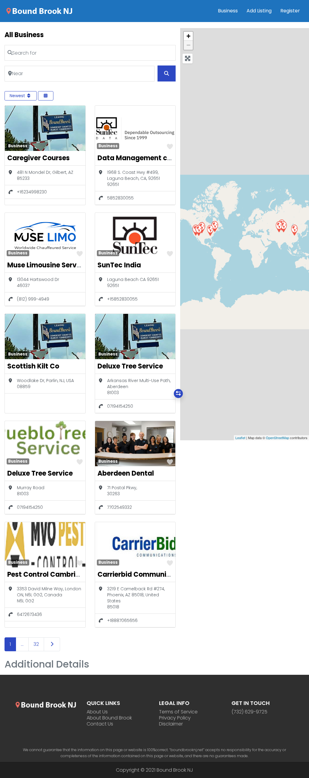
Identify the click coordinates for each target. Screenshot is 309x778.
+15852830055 (122, 299)
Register (290, 10)
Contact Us (100, 724)
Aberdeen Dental (125, 473)
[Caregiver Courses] (198, 230)
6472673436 (29, 614)
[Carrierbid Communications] (294, 230)
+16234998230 (32, 192)
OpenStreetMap (277, 437)
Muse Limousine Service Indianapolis (68, 265)
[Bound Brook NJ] (39, 10)
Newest (18, 96)
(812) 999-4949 (33, 299)
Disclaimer (171, 724)
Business (228, 10)
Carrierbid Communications (144, 574)
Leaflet (240, 437)
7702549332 (119, 507)
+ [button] (188, 36)
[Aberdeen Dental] (210, 230)
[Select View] (46, 95)
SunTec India (119, 265)
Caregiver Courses (38, 158)
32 (36, 644)
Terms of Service (178, 712)
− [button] (188, 45)
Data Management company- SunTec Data (170, 158)
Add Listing (259, 10)
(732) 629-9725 (249, 711)
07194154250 (120, 406)
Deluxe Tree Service (130, 366)
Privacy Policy (175, 718)
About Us (97, 712)
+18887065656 (122, 620)
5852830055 (120, 198)
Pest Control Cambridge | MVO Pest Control (79, 574)
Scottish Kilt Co (33, 366)
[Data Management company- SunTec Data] (278, 226)
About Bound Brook (109, 718)
